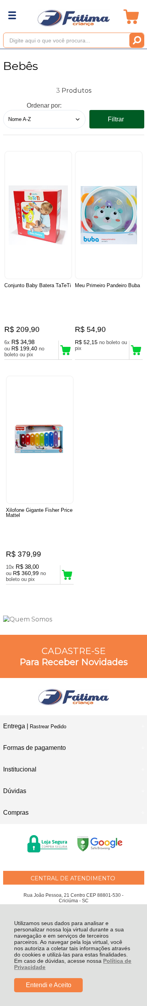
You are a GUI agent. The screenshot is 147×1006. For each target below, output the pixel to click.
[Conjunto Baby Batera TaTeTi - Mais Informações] (38, 215)
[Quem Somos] (73, 619)
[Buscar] (136, 40)
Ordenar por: (44, 105)
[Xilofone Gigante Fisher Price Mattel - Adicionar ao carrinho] (67, 574)
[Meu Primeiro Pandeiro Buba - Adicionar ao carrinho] (136, 350)
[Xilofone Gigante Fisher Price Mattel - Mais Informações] (40, 439)
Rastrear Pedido (48, 726)
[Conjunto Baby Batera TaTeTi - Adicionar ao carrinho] (65, 350)
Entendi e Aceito (48, 985)
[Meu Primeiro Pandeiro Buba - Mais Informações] (109, 215)
